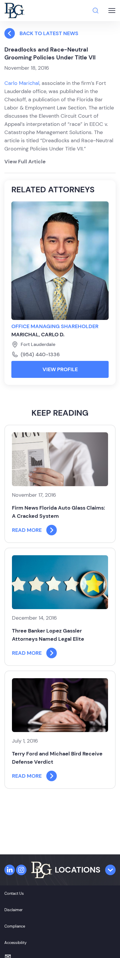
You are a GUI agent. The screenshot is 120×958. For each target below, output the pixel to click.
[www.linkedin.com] (9, 870)
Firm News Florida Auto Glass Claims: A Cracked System (58, 512)
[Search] (95, 10)
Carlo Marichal (21, 83)
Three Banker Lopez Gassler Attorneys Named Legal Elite (48, 634)
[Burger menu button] (112, 10)
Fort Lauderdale (38, 344)
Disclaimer (13, 909)
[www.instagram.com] (21, 870)
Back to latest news (49, 33)
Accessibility (15, 942)
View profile (60, 369)
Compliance (14, 926)
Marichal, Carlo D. (37, 334)
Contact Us (14, 893)
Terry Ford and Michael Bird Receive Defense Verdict (57, 757)
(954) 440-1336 (40, 354)
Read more (27, 530)
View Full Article (25, 161)
